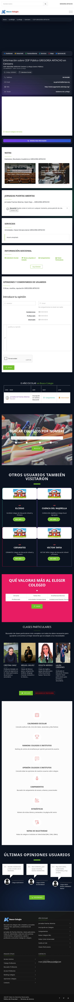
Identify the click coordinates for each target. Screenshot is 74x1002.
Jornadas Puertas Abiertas (46, 923)
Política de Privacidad (11, 999)
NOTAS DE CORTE (49, 167)
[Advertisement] (37, 36)
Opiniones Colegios (10, 979)
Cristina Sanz (10, 665)
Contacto (6, 983)
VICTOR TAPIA (54, 547)
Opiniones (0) (61, 53)
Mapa (52, 53)
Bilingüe (55, 442)
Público (20, 442)
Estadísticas (37, 809)
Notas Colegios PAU (44, 935)
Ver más (18, 519)
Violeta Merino (45, 665)
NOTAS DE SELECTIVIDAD (19, 167)
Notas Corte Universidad (46, 939)
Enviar (10, 367)
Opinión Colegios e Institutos (37, 767)
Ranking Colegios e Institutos (37, 745)
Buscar (37, 448)
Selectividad (65, 398)
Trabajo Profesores (10, 963)
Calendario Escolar (26, 72)
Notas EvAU (19, 53)
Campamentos (50, 398)
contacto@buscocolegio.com (52, 962)
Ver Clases (27, 693)
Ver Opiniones (38, 897)
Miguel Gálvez (27, 665)
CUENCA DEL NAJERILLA (54, 508)
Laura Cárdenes (60, 666)
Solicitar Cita (14, 210)
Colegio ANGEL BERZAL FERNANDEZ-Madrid (65, 886)
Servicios (43, 53)
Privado (44, 442)
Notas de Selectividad (37, 831)
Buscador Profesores (10, 967)
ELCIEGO (19, 508)
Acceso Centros (9, 959)
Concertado (32, 442)
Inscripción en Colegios (46, 927)
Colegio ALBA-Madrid (17, 882)
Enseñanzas (9, 53)
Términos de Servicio (27, 999)
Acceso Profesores (9, 971)
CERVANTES (20, 547)
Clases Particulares (37, 627)
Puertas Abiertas (32, 53)
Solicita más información (38, 141)
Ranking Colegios (9, 975)
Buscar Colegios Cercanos (13, 132)
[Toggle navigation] (71, 12)
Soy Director (36, 267)
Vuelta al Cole (42, 943)
